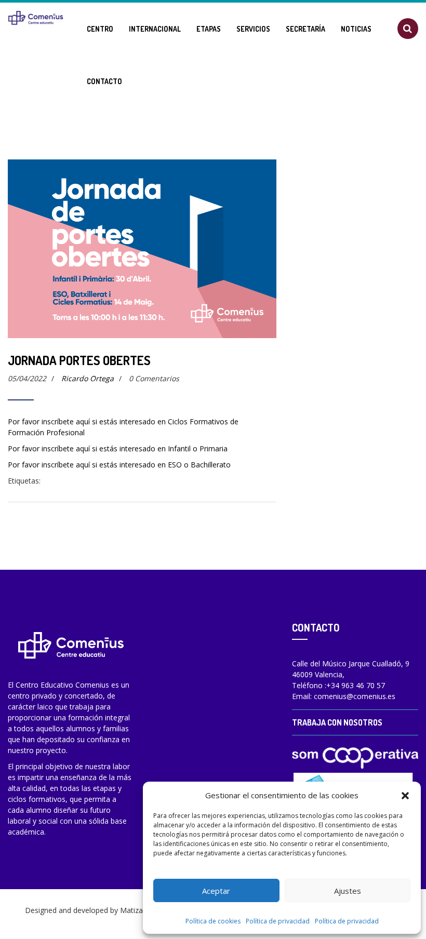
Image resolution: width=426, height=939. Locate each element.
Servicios (253, 28)
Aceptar (216, 891)
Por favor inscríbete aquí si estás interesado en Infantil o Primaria (118, 448)
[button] (405, 795)
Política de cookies (213, 921)
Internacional (155, 28)
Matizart (134, 910)
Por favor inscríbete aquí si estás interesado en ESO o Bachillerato (119, 464)
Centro (100, 28)
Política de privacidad (278, 921)
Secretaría (305, 28)
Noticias (356, 28)
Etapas (208, 28)
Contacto (104, 81)
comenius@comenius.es (354, 696)
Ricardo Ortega (87, 378)
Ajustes (347, 891)
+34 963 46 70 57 (355, 685)
